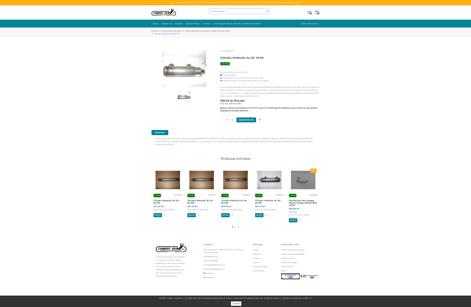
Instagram (209, 277)
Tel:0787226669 (211, 261)
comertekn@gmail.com (214, 269)
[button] (232, 227)
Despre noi (167, 23)
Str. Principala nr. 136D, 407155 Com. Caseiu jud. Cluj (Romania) (223, 251)
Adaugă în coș (246, 120)
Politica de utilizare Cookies (293, 250)
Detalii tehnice (192, 23)
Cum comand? (287, 266)
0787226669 (269, 108)
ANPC (283, 271)
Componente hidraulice (171, 31)
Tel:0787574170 (210, 256)
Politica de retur (288, 258)
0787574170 (253, 108)
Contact (206, 23)
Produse (179, 23)
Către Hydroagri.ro (309, 23)
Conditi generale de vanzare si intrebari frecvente (237, 23)
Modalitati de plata (289, 262)
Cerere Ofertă (259, 271)
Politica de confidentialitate (292, 254)
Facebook (209, 273)
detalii (158, 215)
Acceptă (236, 303)
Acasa (156, 23)
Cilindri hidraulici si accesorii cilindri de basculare (207, 31)
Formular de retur (260, 266)
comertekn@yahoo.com (214, 265)
